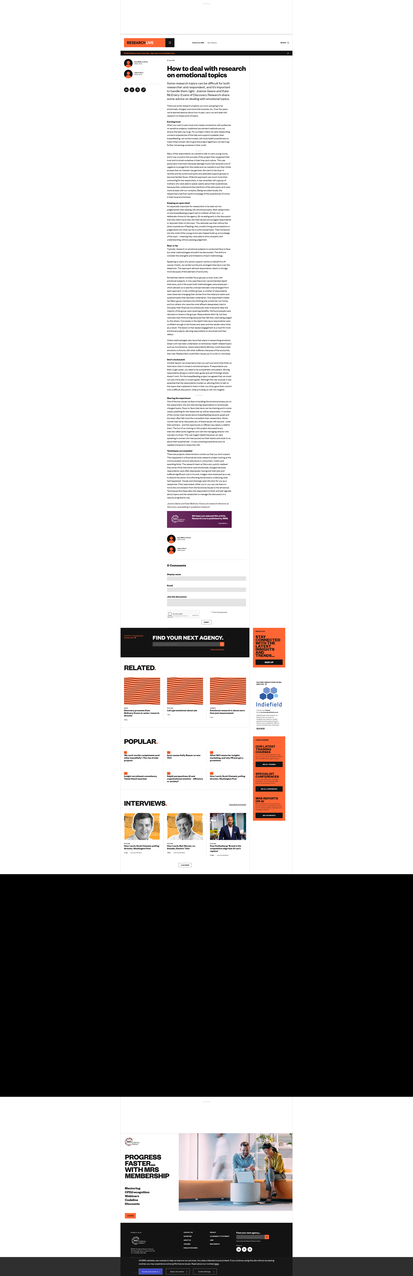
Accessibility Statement (219, 1236)
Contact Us (188, 1232)
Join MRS (130, 1216)
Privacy (213, 1232)
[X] (132, 91)
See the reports (269, 815)
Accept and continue (150, 1271)
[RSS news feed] (137, 91)
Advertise (188, 1236)
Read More (222, 523)
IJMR (211, 1240)
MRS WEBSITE (215, 1244)
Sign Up (269, 662)
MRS (202, 43)
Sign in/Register (212, 43)
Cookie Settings (204, 1271)
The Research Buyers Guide (133, 637)
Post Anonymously (220, 612)
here (216, 1263)
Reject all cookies (177, 1271)
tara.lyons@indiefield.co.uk (269, 712)
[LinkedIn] (126, 91)
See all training (269, 764)
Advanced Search (217, 649)
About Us (187, 1240)
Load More (185, 865)
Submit (206, 622)
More (237, 805)
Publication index (191, 1248)
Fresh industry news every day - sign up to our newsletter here (149, 53)
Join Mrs (187, 1244)
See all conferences (269, 789)
